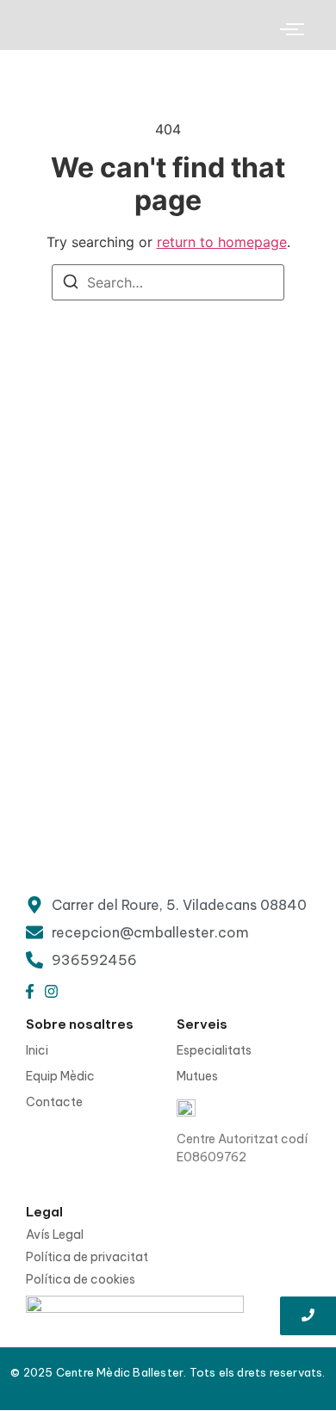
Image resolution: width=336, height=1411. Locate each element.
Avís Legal (55, 1234)
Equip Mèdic (60, 1076)
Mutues (197, 1076)
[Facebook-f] (29, 991)
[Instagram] (50, 991)
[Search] (70, 284)
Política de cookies (80, 1279)
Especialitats (214, 1050)
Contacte (54, 1102)
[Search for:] (168, 282)
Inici (37, 1050)
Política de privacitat (87, 1257)
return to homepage (222, 242)
